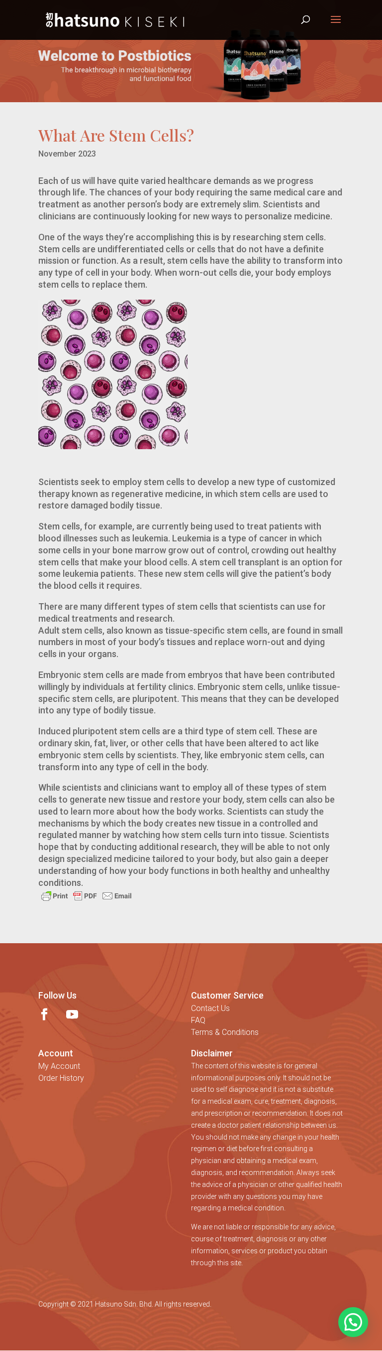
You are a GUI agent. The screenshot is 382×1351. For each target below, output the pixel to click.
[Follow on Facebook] (44, 1014)
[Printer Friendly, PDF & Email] (86, 895)
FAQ (198, 1020)
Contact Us (210, 1008)
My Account (59, 1066)
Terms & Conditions (225, 1032)
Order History (61, 1078)
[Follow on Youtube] (72, 1014)
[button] (353, 1322)
